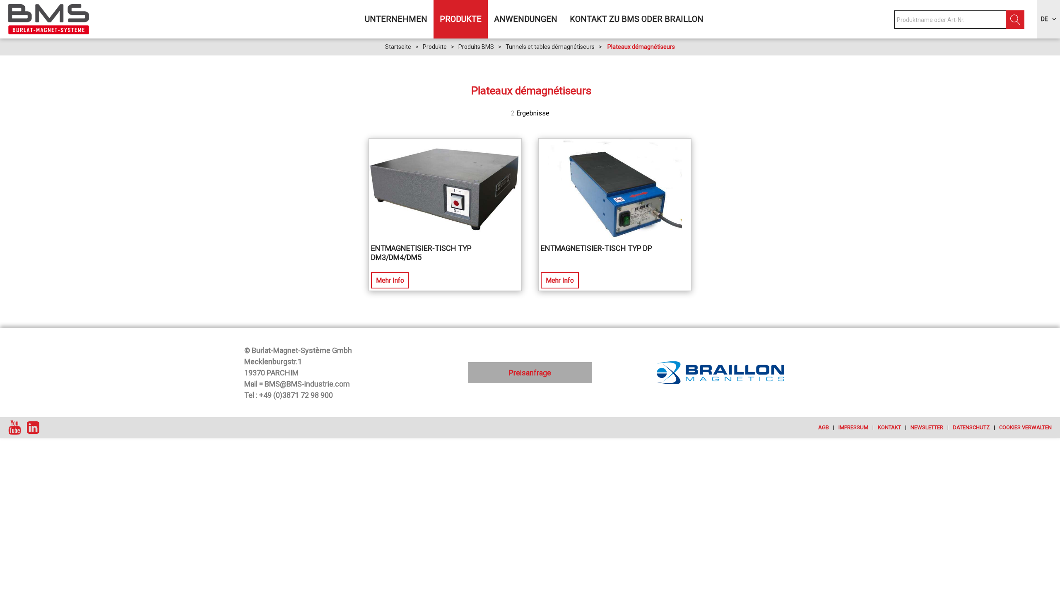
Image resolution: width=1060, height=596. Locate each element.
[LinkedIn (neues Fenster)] (33, 427)
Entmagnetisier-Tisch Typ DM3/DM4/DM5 (421, 253)
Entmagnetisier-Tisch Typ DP (596, 248)
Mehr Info (390, 280)
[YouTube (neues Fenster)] (14, 427)
